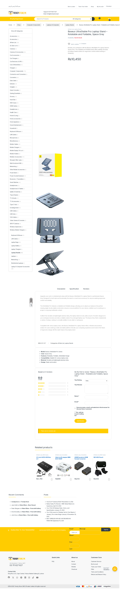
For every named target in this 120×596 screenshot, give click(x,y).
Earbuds (13, 83)
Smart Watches (15, 182)
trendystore (15, 501)
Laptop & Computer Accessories (20, 267)
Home (10, 25)
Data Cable (14, 80)
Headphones (14, 109)
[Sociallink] (9, 577)
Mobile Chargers (15, 147)
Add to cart (51, 479)
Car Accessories (15, 55)
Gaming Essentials (16, 93)
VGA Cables (14, 217)
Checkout (108, 6)
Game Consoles (15, 90)
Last (70, 549)
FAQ (53, 561)
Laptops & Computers (53, 25)
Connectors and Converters (18, 74)
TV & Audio (14, 198)
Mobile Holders (15, 153)
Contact (73, 564)
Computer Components (33, 25)
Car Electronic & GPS (16, 61)
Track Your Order (83, 6)
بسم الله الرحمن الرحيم (14, 6)
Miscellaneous (15, 141)
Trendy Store (25, 501)
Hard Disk (13, 99)
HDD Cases (45, 455)
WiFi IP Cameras (15, 223)
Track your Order (96, 566)
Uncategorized (15, 207)
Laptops (14, 256)
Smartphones (15, 185)
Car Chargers (14, 58)
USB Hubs (13, 214)
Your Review (78, 384)
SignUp (106, 529)
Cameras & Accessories (18, 52)
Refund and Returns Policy (98, 574)
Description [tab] (61, 289)
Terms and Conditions (97, 572)
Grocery (13, 96)
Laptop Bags (16, 242)
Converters (64, 455)
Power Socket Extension (18, 176)
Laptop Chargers (16, 249)
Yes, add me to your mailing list (79, 414)
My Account (100, 6)
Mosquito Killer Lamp (16, 160)
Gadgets (13, 87)
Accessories (14, 36)
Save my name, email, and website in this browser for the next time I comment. (93, 408)
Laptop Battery (16, 245)
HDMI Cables (14, 106)
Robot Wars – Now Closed (28, 505)
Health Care (14, 112)
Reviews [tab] (86, 289)
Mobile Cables (15, 144)
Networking (14, 166)
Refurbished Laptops (18, 263)
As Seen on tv (14, 45)
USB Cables (14, 211)
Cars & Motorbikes (16, 64)
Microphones (14, 138)
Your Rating (78, 380)
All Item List (71, 29)
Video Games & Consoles (18, 220)
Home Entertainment (16, 125)
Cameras (13, 49)
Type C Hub (14, 204)
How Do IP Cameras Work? (54, 501)
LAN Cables (14, 134)
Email (76, 402)
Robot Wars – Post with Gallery (31, 508)
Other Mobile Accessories (18, 169)
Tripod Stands (14, 195)
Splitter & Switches (16, 192)
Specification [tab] (74, 289)
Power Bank (14, 172)
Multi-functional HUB (16, 163)
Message (82, 529)
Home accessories (16, 118)
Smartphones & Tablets (17, 188)
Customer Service (96, 561)
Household (14, 128)
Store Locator (71, 6)
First (70, 542)
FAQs (92, 569)
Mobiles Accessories (17, 157)
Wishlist (73, 566)
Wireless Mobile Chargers (18, 230)
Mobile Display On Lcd (17, 150)
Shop (92, 6)
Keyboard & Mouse (16, 131)
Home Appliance (15, 122)
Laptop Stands (70, 25)
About (73, 561)
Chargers (13, 68)
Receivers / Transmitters (17, 179)
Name (76, 396)
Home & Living (15, 115)
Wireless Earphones (16, 226)
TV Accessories (15, 201)
